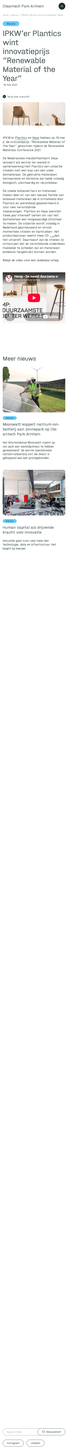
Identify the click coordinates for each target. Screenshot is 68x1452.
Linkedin (35, 1443)
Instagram (13, 1443)
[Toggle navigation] (62, 6)
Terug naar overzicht (16, 96)
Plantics (21, 138)
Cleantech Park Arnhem (23, 6)
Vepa (35, 138)
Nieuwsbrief (51, 1432)
